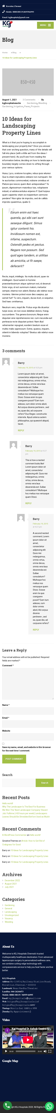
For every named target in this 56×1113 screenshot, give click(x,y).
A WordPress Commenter (14, 835)
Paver (27, 106)
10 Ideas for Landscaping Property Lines (29, 850)
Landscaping (11, 912)
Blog (14, 53)
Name (6, 705)
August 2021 (11, 884)
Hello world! (7, 803)
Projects (35, 106)
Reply (21, 430)
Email (5, 718)
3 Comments (29, 100)
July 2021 (9, 887)
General (8, 908)
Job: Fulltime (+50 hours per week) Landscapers (24, 813)
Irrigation (18, 106)
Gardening (32, 103)
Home (5, 53)
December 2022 (12, 880)
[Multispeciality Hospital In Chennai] (15, 24)
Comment (8, 665)
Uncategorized (12, 915)
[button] (49, 1106)
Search (7, 775)
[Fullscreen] (49, 1051)
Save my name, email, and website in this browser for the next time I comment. (26, 749)
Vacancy (9, 918)
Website (6, 731)
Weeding (42, 103)
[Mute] (45, 1051)
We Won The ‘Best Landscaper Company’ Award (24, 810)
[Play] (6, 1051)
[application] (28, 1039)
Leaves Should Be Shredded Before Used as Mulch (26, 816)
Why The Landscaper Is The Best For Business (23, 806)
